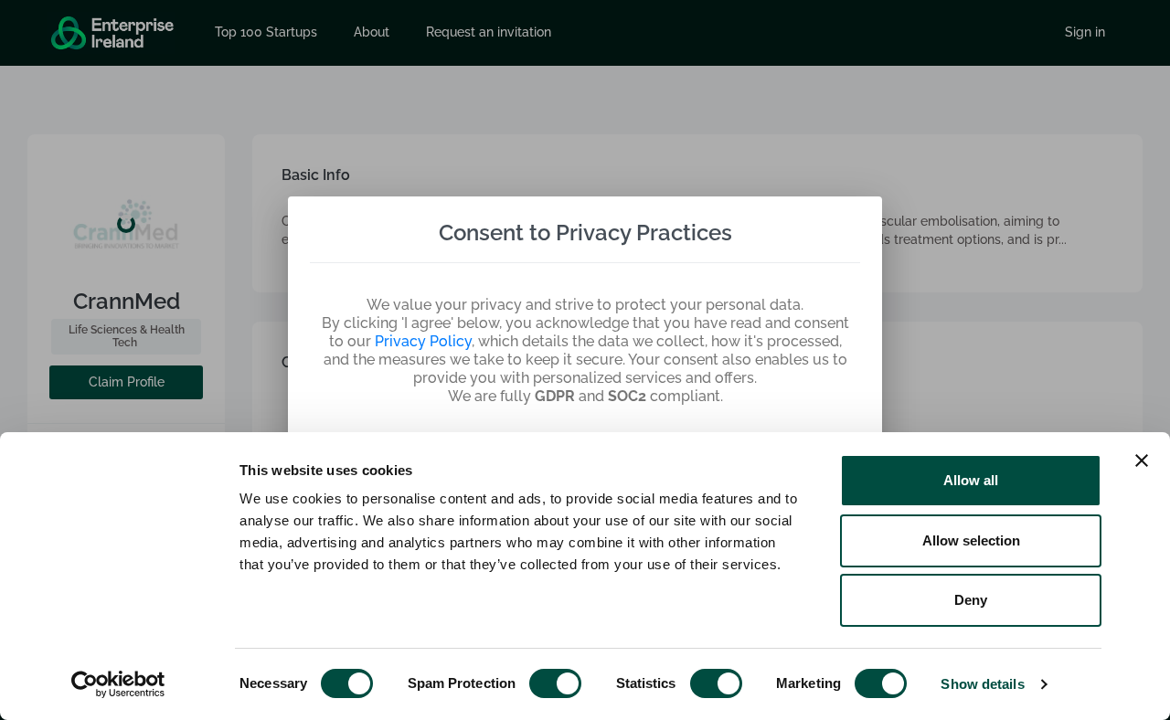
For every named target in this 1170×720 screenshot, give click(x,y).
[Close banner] (1141, 460)
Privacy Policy (423, 341)
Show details (982, 684)
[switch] (555, 683)
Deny (970, 600)
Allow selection (971, 540)
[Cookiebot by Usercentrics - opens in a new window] (118, 684)
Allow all (970, 480)
